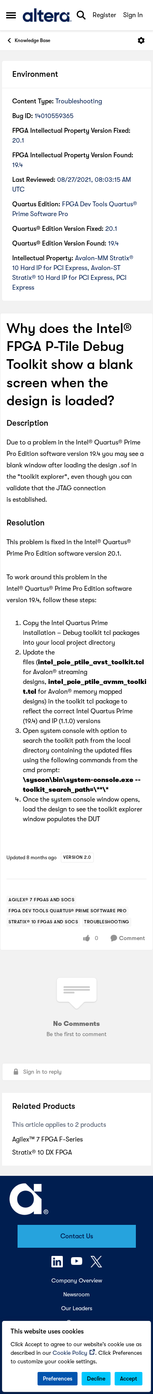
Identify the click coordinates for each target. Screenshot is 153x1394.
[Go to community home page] (47, 15)
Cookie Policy (70, 1352)
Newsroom (76, 1294)
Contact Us (76, 1236)
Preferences (57, 1378)
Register (104, 15)
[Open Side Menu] (11, 15)
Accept (128, 1378)
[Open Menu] (141, 40)
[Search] (81, 15)
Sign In (133, 15)
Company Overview (76, 1280)
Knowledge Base (32, 40)
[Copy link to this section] (54, 423)
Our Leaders (76, 1308)
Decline (96, 1378)
